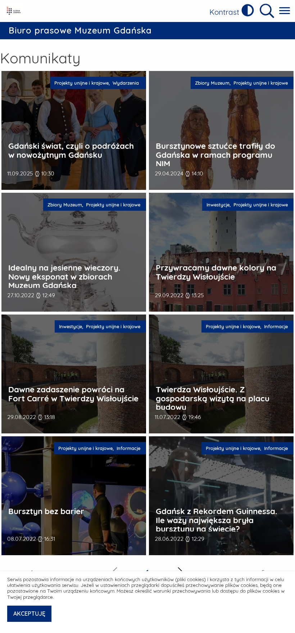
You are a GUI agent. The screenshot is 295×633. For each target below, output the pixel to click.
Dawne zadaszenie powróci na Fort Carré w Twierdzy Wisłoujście (73, 394)
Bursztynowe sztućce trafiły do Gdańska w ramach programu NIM (215, 155)
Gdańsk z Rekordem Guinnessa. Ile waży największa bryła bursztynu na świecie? (216, 520)
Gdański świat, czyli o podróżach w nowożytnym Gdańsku (71, 150)
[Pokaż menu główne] (284, 11)
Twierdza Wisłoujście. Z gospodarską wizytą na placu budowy (212, 398)
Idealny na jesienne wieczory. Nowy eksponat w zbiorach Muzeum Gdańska (64, 276)
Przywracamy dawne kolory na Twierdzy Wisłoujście (216, 272)
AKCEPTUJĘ (29, 613)
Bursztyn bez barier (46, 511)
